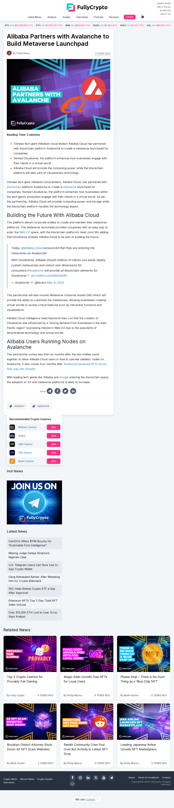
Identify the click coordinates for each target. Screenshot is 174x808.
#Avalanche (35, 270)
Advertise (165, 10)
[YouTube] (104, 778)
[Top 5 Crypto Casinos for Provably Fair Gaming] (30, 654)
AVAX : (131, 25)
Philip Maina (23, 53)
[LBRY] (72, 784)
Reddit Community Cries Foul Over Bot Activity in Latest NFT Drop (86, 749)
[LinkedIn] (88, 778)
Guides (66, 17)
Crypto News (10, 779)
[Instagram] (80, 778)
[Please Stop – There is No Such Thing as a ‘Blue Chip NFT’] (143, 654)
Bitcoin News (27, 779)
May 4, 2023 (55, 282)
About (131, 777)
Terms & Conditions (148, 777)
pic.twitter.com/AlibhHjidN (48, 275)
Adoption (19, 406)
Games (130, 16)
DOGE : (105, 25)
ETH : (49, 25)
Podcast (98, 17)
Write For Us (164, 7)
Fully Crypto (17, 695)
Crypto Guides (45, 779)
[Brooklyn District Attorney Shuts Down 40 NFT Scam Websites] (30, 722)
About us (165, 14)
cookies (90, 799)
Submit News (164, 3)
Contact (166, 777)
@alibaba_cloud (31, 248)
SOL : (158, 25)
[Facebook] (72, 778)
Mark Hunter (131, 695)
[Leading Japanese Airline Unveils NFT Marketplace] (143, 722)
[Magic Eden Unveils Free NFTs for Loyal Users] (86, 654)
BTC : (19, 25)
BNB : (78, 25)
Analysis (51, 17)
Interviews (82, 17)
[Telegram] (111, 778)
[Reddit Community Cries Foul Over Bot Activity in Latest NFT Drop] (86, 722)
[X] (96, 778)
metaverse (43, 406)
